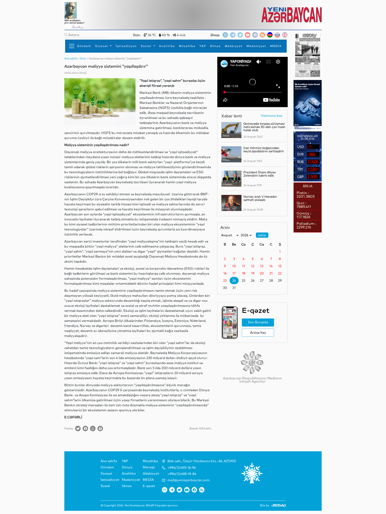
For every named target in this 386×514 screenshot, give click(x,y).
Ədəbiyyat (233, 46)
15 (279, 266)
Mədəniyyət (256, 46)
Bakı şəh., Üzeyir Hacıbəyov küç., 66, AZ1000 (201, 461)
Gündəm (84, 46)
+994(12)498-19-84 (181, 473)
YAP (202, 46)
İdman (127, 485)
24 (234, 281)
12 (252, 266)
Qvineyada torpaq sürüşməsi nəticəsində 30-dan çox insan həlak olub (264, 127)
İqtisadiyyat (126, 46)
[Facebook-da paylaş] (85, 428)
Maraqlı (149, 467)
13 (261, 266)
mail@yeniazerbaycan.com (188, 480)
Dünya (215, 46)
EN (284, 34)
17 (234, 273)
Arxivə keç (258, 332)
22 (280, 273)
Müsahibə (187, 46)
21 (271, 273)
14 (271, 266)
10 (234, 266)
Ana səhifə (109, 461)
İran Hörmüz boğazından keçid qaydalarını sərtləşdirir (263, 149)
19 (252, 273)
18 (243, 273)
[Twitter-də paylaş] (78, 428)
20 (262, 273)
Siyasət (102, 46)
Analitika (167, 46)
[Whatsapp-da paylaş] (92, 428)
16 (225, 273)
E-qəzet (149, 485)
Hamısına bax (271, 116)
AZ (270, 34)
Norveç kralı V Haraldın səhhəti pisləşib (260, 198)
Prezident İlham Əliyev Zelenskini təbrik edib (259, 173)
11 (243, 266)
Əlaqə (215, 35)
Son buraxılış (258, 322)
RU (277, 34)
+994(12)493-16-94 (181, 467)
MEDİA (276, 46)
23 (225, 281)
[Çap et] (100, 428)
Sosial (147, 46)
